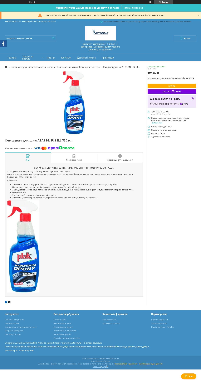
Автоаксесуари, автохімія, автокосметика (34, 67)
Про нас (51, 58)
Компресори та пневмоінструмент (21, 327)
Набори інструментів (15, 319)
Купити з (166, 91)
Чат (191, 376)
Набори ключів (12, 323)
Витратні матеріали (14, 330)
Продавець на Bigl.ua (100, 361)
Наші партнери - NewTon (162, 327)
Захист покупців (159, 323)
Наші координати (159, 319)
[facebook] (6, 302)
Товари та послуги (27, 57)
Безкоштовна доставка (161, 126)
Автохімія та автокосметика (67, 338)
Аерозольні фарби (62, 334)
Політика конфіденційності (151, 364)
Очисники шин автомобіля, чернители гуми (78, 67)
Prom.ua (115, 358)
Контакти (66, 58)
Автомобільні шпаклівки (65, 330)
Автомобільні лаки (62, 323)
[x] (9, 302)
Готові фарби (60, 319)
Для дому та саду (13, 334)
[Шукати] (53, 38)
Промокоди (108, 58)
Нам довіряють (110, 319)
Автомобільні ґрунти (63, 327)
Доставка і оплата (86, 58)
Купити (171, 85)
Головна (12, 58)
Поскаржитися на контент (126, 364)
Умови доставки (133, 7)
